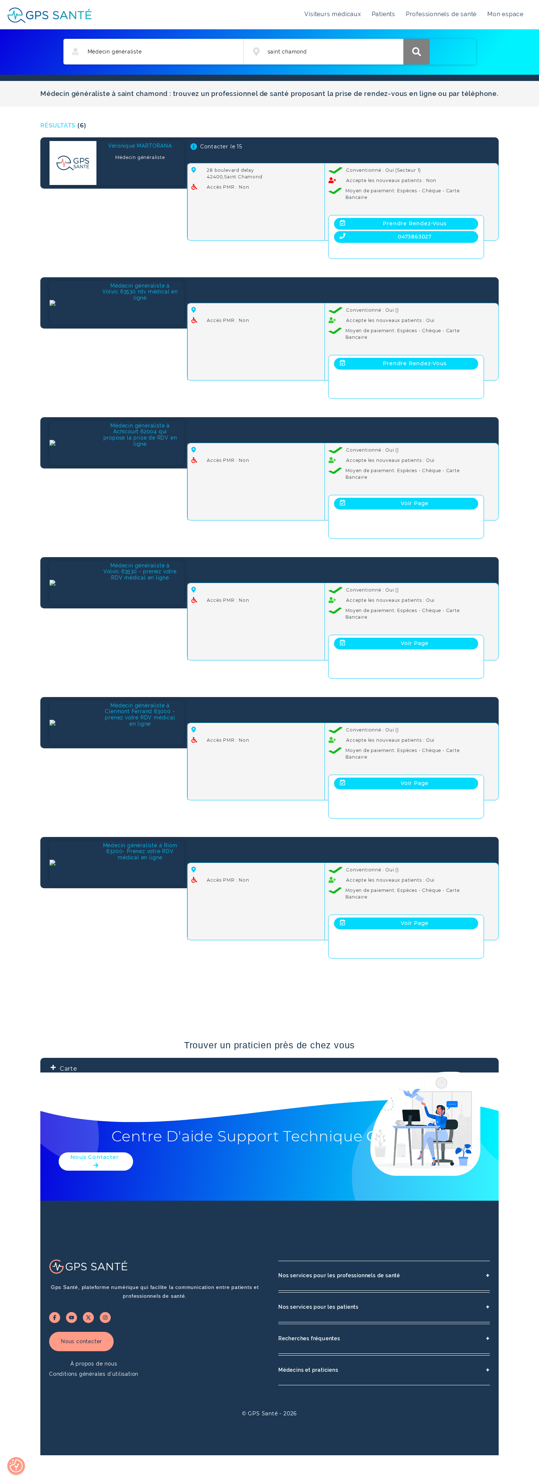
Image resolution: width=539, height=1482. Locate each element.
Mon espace (505, 14)
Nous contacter (81, 1341)
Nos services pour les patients (384, 1307)
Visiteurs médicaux (332, 14)
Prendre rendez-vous (414, 223)
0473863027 (415, 236)
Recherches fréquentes (384, 1338)
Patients (383, 14)
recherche (416, 51)
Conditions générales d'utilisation (93, 1374)
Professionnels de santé (441, 14)
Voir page (415, 503)
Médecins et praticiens (384, 1370)
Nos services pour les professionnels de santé (384, 1275)
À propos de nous (93, 1364)
